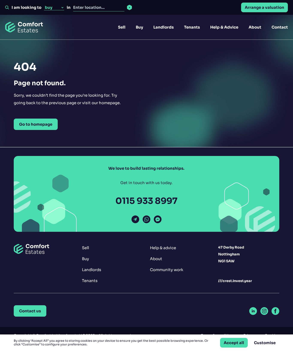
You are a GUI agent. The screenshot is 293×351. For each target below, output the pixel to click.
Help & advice (163, 247)
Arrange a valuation (264, 7)
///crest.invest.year (235, 281)
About (255, 27)
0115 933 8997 (146, 200)
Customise (265, 342)
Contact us (30, 310)
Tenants (192, 27)
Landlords (163, 27)
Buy (139, 27)
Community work (166, 269)
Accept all (234, 342)
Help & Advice (224, 27)
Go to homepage (35, 124)
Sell (121, 27)
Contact (280, 27)
